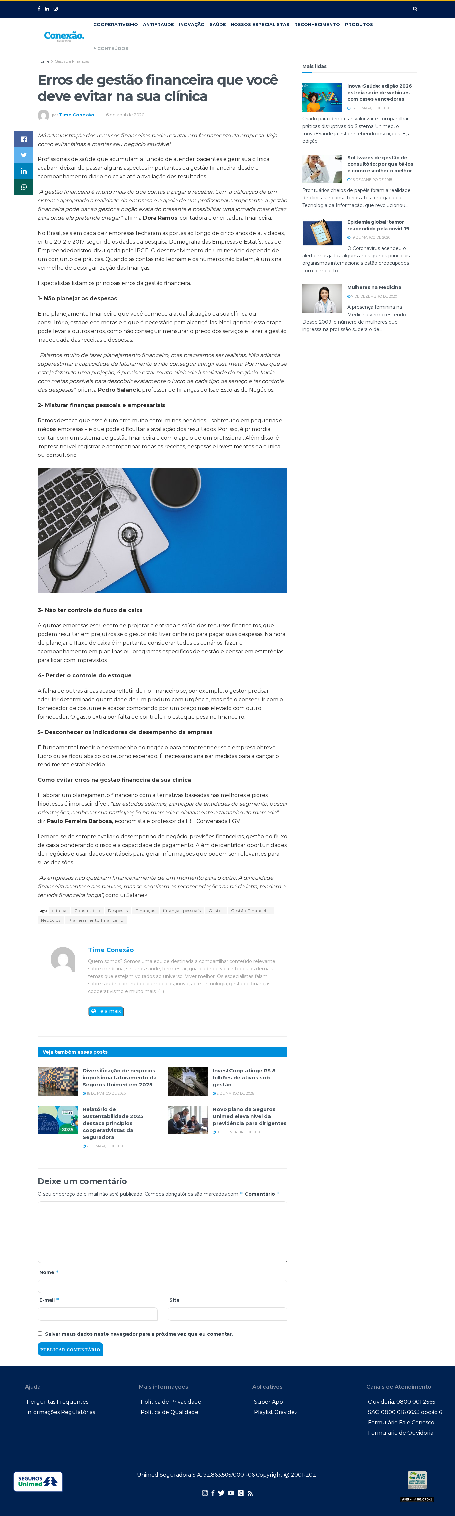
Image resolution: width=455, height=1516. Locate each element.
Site (174, 1300)
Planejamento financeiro (95, 920)
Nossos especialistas (260, 24)
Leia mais (108, 1011)
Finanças (145, 910)
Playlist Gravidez (276, 1412)
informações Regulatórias (61, 1412)
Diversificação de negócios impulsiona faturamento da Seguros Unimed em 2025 (120, 1077)
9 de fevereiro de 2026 (238, 1132)
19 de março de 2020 (370, 237)
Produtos (359, 24)
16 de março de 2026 (106, 1093)
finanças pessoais (182, 910)
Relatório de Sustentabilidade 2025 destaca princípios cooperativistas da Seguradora (113, 1123)
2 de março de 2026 (235, 1093)
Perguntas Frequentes (57, 1402)
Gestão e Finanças (72, 61)
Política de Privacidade (171, 1402)
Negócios (51, 920)
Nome (49, 1272)
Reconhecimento (317, 24)
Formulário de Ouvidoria (400, 1433)
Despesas (118, 910)
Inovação (192, 24)
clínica (59, 910)
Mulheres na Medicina (374, 287)
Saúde (218, 24)
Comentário (262, 1194)
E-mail (49, 1300)
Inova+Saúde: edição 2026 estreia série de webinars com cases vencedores (379, 92)
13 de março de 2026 (370, 108)
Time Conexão (76, 114)
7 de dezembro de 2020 (373, 296)
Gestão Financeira (251, 910)
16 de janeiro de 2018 (371, 179)
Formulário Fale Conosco (401, 1422)
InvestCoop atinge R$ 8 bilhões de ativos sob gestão (244, 1077)
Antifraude (158, 24)
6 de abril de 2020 (125, 114)
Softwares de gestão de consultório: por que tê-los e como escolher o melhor (380, 164)
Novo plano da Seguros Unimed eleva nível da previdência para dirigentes (250, 1116)
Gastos (216, 910)
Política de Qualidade (169, 1412)
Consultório (87, 910)
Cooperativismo (115, 24)
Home (43, 61)
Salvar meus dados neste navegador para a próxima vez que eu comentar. (139, 1334)
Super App (268, 1402)
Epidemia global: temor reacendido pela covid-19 (378, 225)
